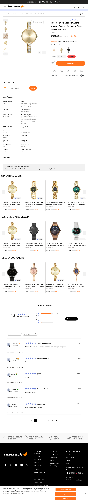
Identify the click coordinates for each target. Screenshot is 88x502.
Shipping (52, 460)
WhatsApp (79, 480)
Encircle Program (38, 465)
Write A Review (71, 319)
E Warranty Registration (37, 468)
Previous (6, 20)
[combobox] (14, 334)
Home (4, 14)
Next (6, 54)
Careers (68, 460)
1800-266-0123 (38, 482)
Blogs (67, 463)
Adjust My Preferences (66, 489)
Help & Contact (70, 457)
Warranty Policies (54, 463)
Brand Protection (54, 455)
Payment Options (38, 457)
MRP (60, 36)
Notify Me (70, 63)
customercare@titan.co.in (41, 485)
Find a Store (37, 462)
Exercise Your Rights (39, 472)
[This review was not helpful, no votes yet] (22, 352)
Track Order (37, 459)
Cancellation (53, 457)
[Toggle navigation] (5, 6)
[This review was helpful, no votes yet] (19, 352)
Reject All (65, 494)
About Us (68, 455)
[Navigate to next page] (56, 420)
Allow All (65, 498)
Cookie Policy (53, 466)
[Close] (85, 494)
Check (33, 88)
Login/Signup (54, 41)
